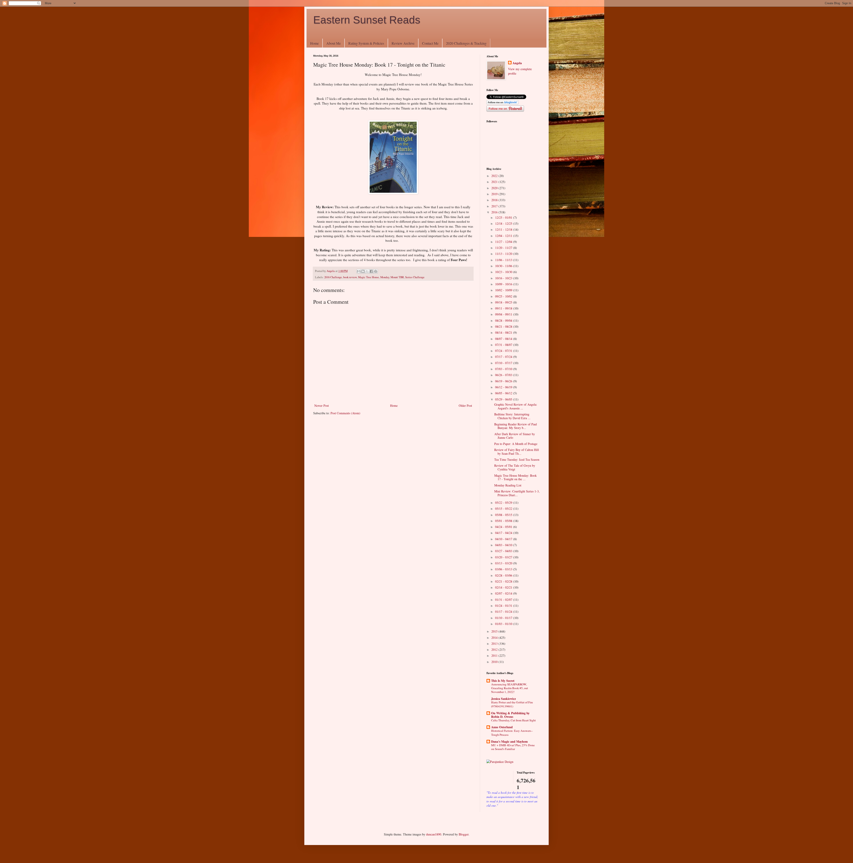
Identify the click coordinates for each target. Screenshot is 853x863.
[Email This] (359, 271)
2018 (494, 200)
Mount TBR (397, 277)
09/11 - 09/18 (504, 308)
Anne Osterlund (502, 727)
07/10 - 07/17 (504, 363)
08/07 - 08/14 (504, 339)
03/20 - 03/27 (504, 557)
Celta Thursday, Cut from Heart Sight (513, 720)
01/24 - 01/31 (504, 605)
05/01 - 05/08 (504, 521)
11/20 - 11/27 (504, 248)
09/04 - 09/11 (504, 314)
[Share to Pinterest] (375, 271)
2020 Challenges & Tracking (466, 43)
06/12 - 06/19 (504, 387)
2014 (494, 637)
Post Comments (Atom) (345, 413)
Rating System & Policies (366, 43)
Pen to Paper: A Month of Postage (515, 444)
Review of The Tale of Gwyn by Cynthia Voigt (514, 467)
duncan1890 (433, 834)
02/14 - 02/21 (504, 587)
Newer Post (321, 405)
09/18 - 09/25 (504, 302)
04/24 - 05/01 (504, 527)
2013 (494, 643)
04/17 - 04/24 (504, 533)
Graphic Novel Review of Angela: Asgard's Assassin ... (515, 406)
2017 (494, 206)
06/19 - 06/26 (504, 381)
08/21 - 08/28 (504, 326)
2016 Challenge (333, 277)
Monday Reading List (507, 485)
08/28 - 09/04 (504, 320)
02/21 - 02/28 (504, 581)
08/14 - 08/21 (504, 332)
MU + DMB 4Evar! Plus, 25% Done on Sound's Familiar (513, 747)
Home (314, 43)
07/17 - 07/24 (504, 357)
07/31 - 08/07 (504, 345)
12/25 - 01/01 (504, 217)
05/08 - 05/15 (504, 515)
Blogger (463, 834)
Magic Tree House (368, 277)
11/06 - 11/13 (504, 260)
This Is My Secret (502, 680)
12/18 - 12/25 (504, 223)
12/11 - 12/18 (504, 229)
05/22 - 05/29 (504, 502)
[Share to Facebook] (371, 271)
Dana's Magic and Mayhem (509, 741)
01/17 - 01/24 (504, 611)
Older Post (465, 405)
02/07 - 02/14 (504, 593)
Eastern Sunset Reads (366, 20)
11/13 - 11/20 (504, 254)
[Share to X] (367, 271)
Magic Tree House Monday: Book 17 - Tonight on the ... (515, 477)
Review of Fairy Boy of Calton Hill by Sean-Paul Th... (516, 452)
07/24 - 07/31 (504, 351)
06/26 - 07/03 (504, 375)
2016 (494, 212)
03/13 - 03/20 (504, 563)
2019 (494, 194)
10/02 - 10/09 (504, 290)
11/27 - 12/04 (504, 242)
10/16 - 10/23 (504, 278)
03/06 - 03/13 (504, 569)
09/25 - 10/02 (504, 296)
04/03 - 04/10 (504, 545)
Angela (517, 63)
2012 (494, 649)
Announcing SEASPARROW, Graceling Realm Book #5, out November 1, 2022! (509, 688)
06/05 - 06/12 (504, 393)
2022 (494, 176)
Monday (384, 277)
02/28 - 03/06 (504, 575)
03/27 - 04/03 (504, 551)
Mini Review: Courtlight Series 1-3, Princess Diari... (517, 493)
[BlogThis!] (363, 271)
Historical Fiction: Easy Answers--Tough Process (512, 732)
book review (350, 277)
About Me (333, 43)
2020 (494, 188)
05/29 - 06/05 (504, 399)
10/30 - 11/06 (504, 266)
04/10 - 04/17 (504, 539)
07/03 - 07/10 (504, 369)
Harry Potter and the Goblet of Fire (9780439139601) (512, 704)
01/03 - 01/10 (504, 624)
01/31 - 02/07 (504, 599)
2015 (494, 631)
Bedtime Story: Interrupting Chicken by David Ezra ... (512, 416)
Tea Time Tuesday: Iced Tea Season (516, 459)
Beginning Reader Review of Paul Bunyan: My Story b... (515, 426)
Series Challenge (415, 277)
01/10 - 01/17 (504, 618)
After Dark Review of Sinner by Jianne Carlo (514, 436)
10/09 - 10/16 (504, 284)
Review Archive (403, 43)
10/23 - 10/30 (504, 272)
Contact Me (430, 43)
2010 (494, 662)
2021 (494, 182)
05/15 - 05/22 (504, 508)
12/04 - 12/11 (504, 236)
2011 (494, 655)
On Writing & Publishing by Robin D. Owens (510, 715)
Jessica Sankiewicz (503, 698)
